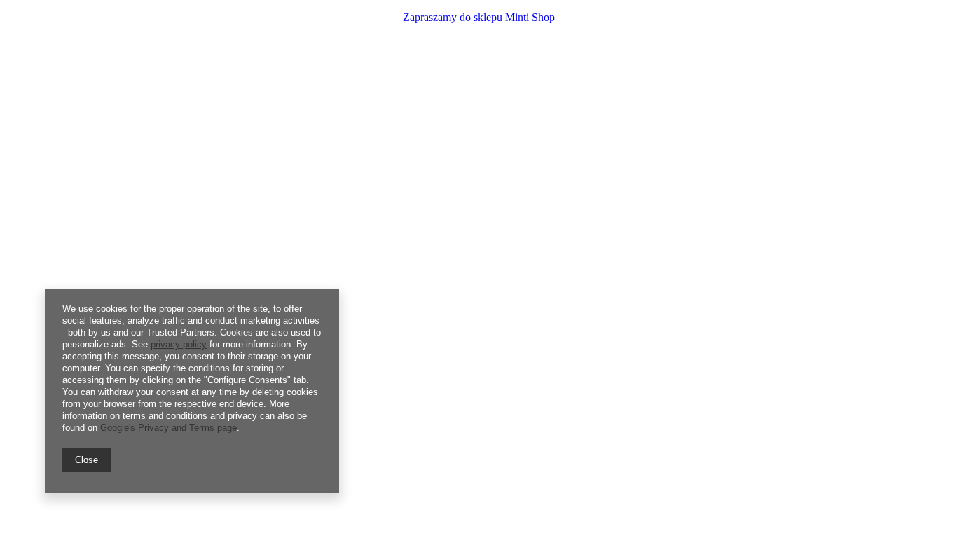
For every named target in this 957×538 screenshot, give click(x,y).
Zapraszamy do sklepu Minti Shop (479, 17)
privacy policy (179, 344)
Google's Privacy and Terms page (168, 427)
